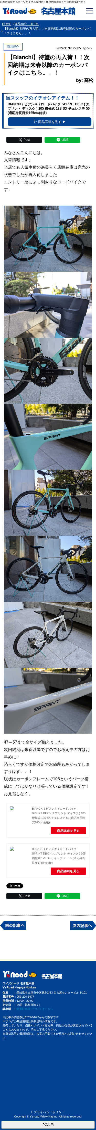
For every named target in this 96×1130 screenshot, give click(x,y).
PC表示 (48, 1125)
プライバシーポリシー (49, 1112)
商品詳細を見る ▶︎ (52, 122)
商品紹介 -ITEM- (27, 24)
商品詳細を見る (68, 831)
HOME (6, 24)
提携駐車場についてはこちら (34, 1008)
